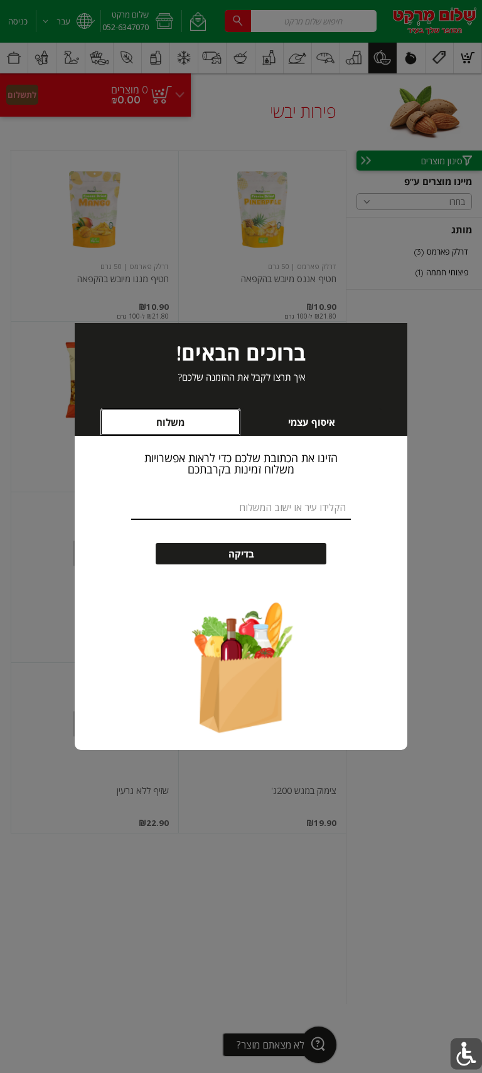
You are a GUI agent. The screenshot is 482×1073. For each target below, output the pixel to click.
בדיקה (241, 554)
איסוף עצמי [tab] (292, 425)
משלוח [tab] (170, 422)
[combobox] (241, 508)
